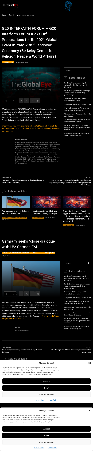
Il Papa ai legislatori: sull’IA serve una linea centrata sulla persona (76, 109)
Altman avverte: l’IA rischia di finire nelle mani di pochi (77, 115)
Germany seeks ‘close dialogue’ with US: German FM (15, 212)
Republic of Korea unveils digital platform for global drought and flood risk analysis (76, 85)
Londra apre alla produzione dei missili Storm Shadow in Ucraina (77, 121)
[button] (89, 410)
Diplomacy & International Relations (14, 217)
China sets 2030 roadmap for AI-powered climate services (75, 100)
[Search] (88, 70)
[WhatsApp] (37, 100)
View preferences (46, 442)
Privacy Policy (52, 448)
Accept (46, 429)
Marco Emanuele (21, 140)
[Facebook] (21, 100)
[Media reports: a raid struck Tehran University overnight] (46, 202)
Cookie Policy (39, 448)
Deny (46, 435)
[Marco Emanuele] (7, 151)
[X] (26, 100)
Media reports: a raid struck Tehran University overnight (44, 212)
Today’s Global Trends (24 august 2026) (77, 104)
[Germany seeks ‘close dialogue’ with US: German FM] (16, 202)
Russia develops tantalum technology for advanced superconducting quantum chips (77, 93)
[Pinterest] (32, 100)
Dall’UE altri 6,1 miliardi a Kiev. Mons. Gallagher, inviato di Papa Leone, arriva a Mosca (77, 127)
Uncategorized (8, 62)
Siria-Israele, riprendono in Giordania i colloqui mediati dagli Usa (76, 134)
